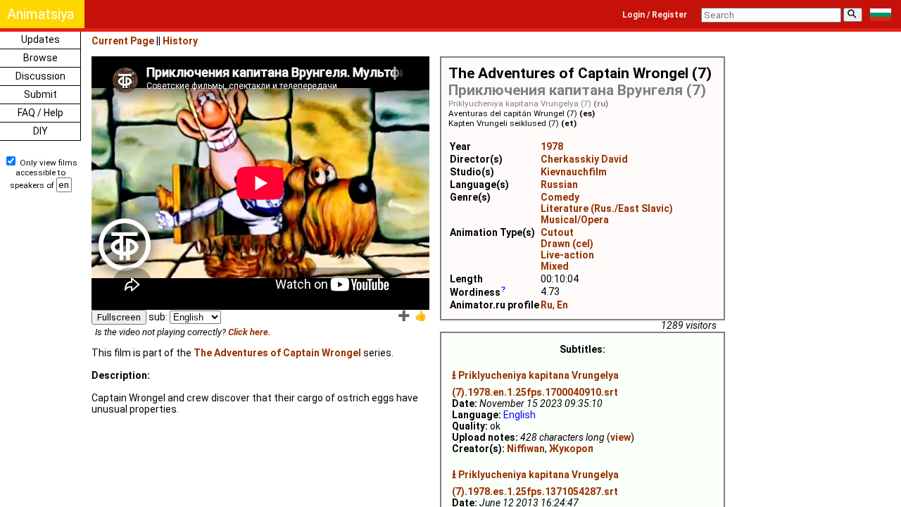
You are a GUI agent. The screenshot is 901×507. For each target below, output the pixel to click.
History (180, 40)
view (620, 437)
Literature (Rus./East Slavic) (607, 208)
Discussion (40, 76)
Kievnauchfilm (574, 171)
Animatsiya (40, 14)
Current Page (123, 40)
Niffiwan (526, 448)
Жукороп (571, 448)
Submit (40, 94)
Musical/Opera (575, 219)
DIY (40, 131)
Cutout (557, 232)
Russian (559, 184)
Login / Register (654, 15)
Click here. (249, 332)
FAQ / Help (40, 112)
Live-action (567, 255)
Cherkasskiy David (584, 159)
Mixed (555, 266)
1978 (552, 146)
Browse (40, 57)
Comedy (560, 197)
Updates (40, 39)
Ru (547, 305)
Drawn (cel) (567, 243)
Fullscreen (119, 317)
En (562, 305)
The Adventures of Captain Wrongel (277, 352)
